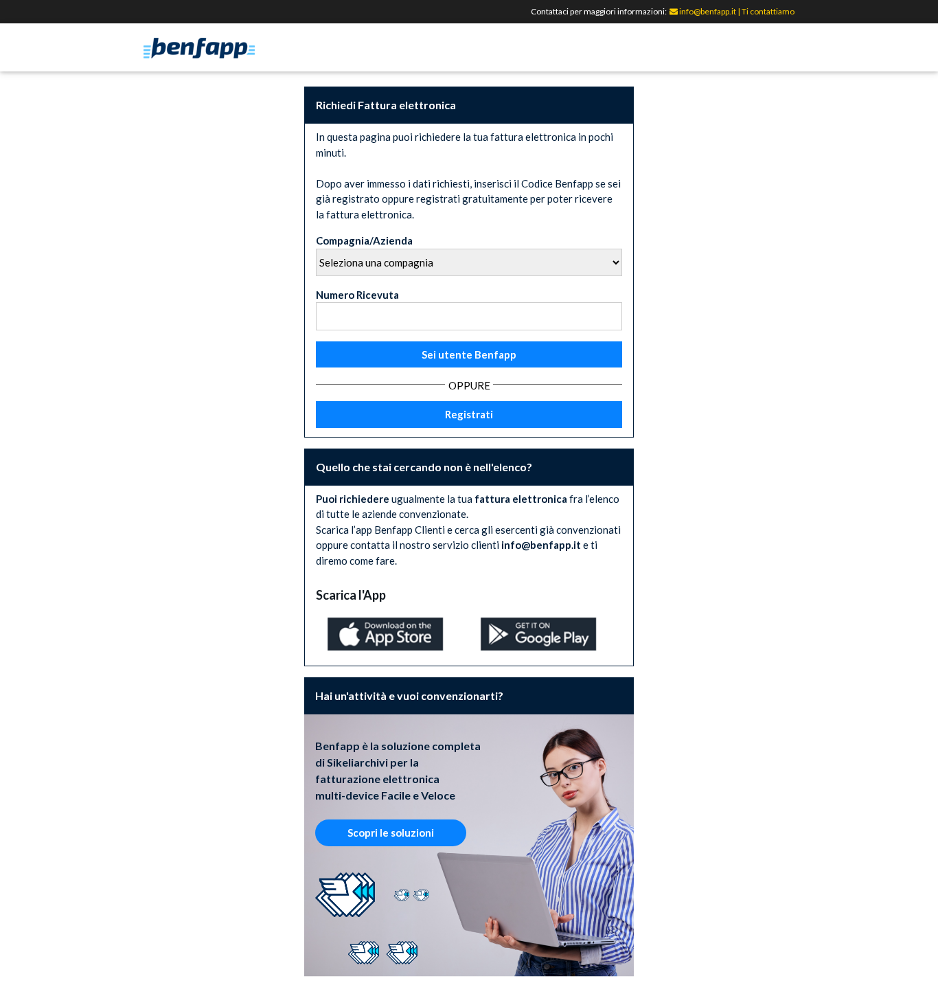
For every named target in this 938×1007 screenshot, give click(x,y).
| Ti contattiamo (765, 11)
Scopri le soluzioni (390, 832)
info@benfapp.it (707, 11)
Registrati (469, 414)
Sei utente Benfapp (469, 354)
